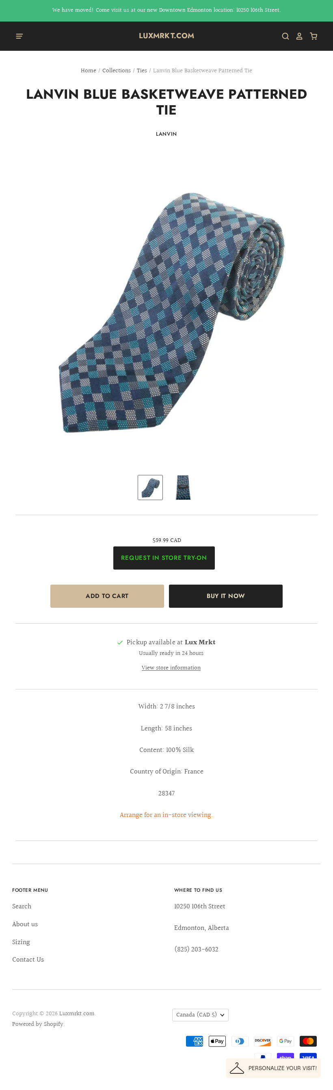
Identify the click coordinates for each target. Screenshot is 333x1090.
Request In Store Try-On (164, 557)
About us (25, 924)
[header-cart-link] (310, 36)
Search (21, 906)
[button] (273, 1068)
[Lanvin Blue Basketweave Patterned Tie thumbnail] (150, 487)
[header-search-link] (283, 36)
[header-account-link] (296, 36)
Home (88, 71)
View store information (171, 668)
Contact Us (28, 959)
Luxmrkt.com (167, 35)
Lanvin (166, 134)
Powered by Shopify (37, 1024)
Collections (116, 71)
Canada (196, 1015)
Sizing (21, 942)
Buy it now (226, 596)
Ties (142, 71)
